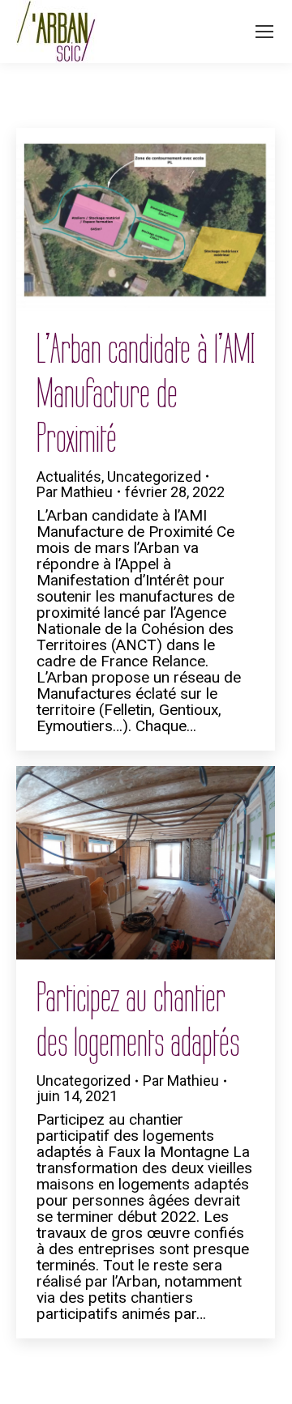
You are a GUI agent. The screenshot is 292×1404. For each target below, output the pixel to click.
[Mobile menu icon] (264, 31)
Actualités (68, 476)
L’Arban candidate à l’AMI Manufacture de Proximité (145, 394)
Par (74, 492)
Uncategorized (154, 476)
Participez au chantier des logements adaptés (137, 1020)
